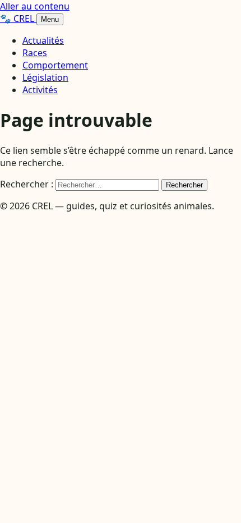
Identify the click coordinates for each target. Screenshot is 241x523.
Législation (45, 77)
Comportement (55, 65)
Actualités (43, 40)
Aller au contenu (34, 6)
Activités (40, 90)
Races (34, 53)
